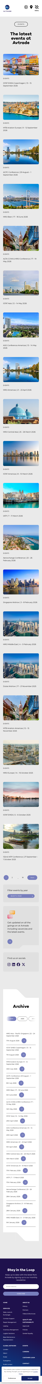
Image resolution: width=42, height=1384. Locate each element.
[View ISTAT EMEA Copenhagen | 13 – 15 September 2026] (21, 64)
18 (22, 877)
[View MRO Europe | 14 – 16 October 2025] (21, 752)
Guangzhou (7, 1360)
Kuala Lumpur (7, 1364)
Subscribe (21, 1293)
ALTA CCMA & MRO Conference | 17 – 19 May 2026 (20, 1103)
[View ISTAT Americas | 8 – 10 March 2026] (21, 453)
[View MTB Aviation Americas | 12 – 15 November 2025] (21, 707)
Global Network (9, 1346)
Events (6, 78)
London (5, 1349)
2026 (11, 1019)
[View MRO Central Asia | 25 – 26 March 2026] (21, 411)
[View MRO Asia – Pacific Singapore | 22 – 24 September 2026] (24, 1040)
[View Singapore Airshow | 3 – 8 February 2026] (21, 582)
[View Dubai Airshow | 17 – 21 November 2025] (21, 665)
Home (5, 1302)
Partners (25, 1310)
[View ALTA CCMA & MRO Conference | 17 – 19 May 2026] (21, 238)
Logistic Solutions (9, 1333)
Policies (25, 1330)
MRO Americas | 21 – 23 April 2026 (19, 1142)
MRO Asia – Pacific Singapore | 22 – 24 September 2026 (20, 1035)
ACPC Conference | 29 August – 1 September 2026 (18, 1077)
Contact (26, 1363)
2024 (33, 1019)
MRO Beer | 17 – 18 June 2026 (17, 1090)
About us (26, 1302)
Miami (5, 1353)
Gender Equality (28, 1333)
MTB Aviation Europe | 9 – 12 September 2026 (17, 1063)
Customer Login (29, 1357)
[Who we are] (26, 7)
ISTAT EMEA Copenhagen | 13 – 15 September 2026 (18, 1049)
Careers (26, 1351)
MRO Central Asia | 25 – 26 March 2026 (20, 1154)
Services (6, 1308)
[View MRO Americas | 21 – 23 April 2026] (21, 369)
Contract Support (8, 1318)
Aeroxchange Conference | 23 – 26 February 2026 (19, 1190)
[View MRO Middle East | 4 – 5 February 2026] (21, 623)
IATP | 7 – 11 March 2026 (15, 1178)
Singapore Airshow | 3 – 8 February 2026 (19, 1205)
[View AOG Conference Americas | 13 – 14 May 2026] (21, 324)
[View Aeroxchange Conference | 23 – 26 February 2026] (21, 537)
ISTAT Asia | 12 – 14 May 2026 (17, 1116)
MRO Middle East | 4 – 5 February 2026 (20, 1218)
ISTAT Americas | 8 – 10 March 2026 (19, 1166)
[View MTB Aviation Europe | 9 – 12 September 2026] (21, 107)
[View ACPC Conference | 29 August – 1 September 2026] (21, 151)
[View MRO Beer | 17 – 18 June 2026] (21, 196)
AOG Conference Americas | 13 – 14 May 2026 (19, 1129)
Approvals (26, 1326)
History (25, 1306)
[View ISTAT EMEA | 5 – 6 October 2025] (21, 794)
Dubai (5, 1357)
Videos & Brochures (29, 1314)
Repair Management (9, 1322)
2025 (22, 1019)
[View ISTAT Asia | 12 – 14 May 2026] (21, 282)
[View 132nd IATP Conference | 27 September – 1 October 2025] (21, 836)
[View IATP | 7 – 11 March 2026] (21, 495)
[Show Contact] (31, 8)
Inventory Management (11, 1330)
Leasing (5, 1326)
